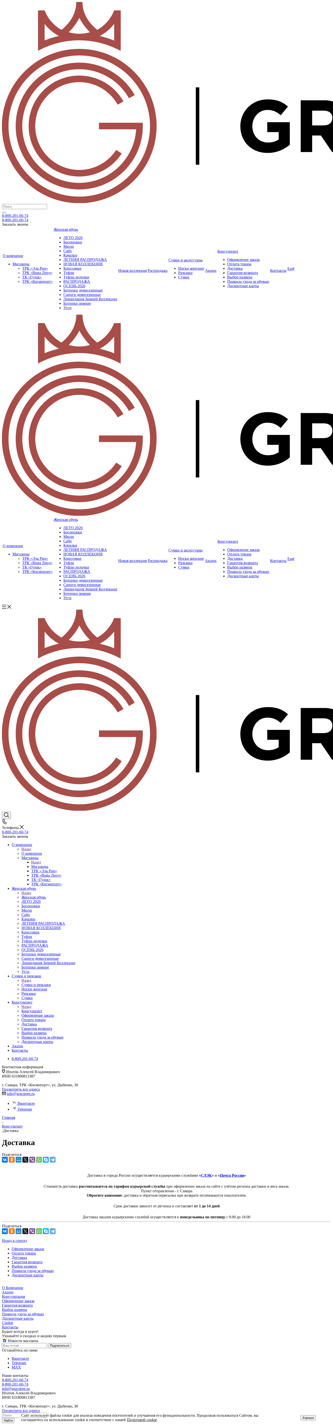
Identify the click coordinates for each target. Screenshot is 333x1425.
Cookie (7, 1323)
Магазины (39, 866)
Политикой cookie (142, 1420)
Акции (7, 1292)
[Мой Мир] (18, 1160)
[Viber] (32, 1160)
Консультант (31, 1011)
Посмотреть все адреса (21, 1089)
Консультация (13, 1296)
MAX (16, 1367)
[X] (25, 1160)
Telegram (25, 1109)
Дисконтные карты (18, 1318)
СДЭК (206, 1175)
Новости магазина (22, 1341)
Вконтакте (26, 1103)
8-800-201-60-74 (15, 216)
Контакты (10, 1327)
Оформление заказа (18, 1301)
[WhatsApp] (39, 1160)
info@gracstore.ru (21, 1094)
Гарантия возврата (17, 1305)
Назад (26, 849)
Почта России (232, 1175)
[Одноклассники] (12, 1160)
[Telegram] (53, 1160)
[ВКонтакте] (5, 1160)
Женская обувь (33, 897)
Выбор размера (14, 1310)
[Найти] (4, 212)
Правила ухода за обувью (23, 1314)
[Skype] (46, 1160)
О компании (31, 853)
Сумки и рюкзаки (36, 985)
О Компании (12, 1288)
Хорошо (308, 1418)
